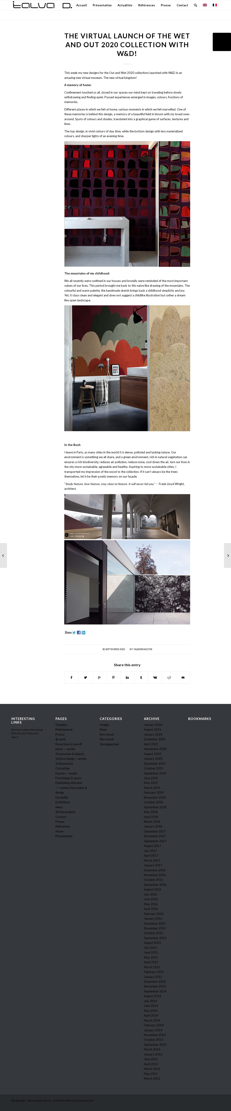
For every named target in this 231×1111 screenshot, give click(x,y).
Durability (62, 797)
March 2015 (152, 967)
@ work (60, 739)
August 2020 (152, 754)
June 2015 (151, 952)
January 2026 (153, 725)
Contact (60, 817)
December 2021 (155, 739)
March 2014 (152, 1020)
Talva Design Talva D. (39, 1100)
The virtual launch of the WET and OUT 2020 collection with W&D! (127, 44)
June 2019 (151, 778)
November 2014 (155, 986)
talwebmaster (142, 649)
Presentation (63, 836)
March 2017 (152, 860)
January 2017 (153, 865)
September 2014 (155, 991)
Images (104, 725)
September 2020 (155, 749)
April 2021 (151, 744)
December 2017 (155, 831)
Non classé (107, 734)
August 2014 (152, 996)
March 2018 (152, 821)
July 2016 (150, 894)
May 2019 (151, 783)
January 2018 (153, 826)
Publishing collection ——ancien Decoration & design (71, 787)
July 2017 (150, 851)
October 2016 (153, 879)
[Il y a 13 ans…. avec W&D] (3, 555)
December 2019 (155, 763)
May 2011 (151, 1074)
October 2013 (153, 1039)
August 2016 (152, 889)
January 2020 (153, 758)
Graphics (61, 725)
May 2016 (151, 904)
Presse (59, 821)
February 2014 (154, 1025)
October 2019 (153, 768)
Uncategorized (109, 744)
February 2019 (154, 792)
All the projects (65, 812)
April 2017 (151, 855)
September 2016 (155, 884)
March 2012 (152, 1069)
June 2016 (151, 899)
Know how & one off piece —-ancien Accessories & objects (69, 749)
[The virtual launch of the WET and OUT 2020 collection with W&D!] (222, 42)
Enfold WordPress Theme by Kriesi (73, 1100)
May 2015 (151, 957)
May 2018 (151, 812)
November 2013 (155, 1035)
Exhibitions (62, 802)
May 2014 (151, 1011)
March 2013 (152, 1049)
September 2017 (155, 841)
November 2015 (155, 928)
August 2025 (152, 729)
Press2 (60, 734)
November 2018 (155, 797)
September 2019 (155, 773)
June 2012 (151, 1059)
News (59, 807)
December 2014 (155, 981)
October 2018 (153, 802)
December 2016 (155, 870)
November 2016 (155, 875)
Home (59, 831)
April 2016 (151, 909)
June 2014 (151, 1006)
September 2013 (155, 1044)
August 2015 (152, 943)
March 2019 (152, 788)
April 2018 (151, 817)
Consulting (62, 768)
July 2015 (150, 947)
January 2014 (153, 1030)
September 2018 (155, 807)
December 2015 (155, 923)
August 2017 (152, 846)
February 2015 (154, 972)
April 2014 (151, 1015)
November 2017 (155, 836)
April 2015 (151, 962)
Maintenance (63, 729)
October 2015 (153, 933)
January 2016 (153, 918)
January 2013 (153, 1054)
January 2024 (153, 734)
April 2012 (151, 1064)
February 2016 (154, 914)
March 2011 (152, 1078)
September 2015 (155, 938)
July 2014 (150, 1001)
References (62, 826)
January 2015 (153, 977)
